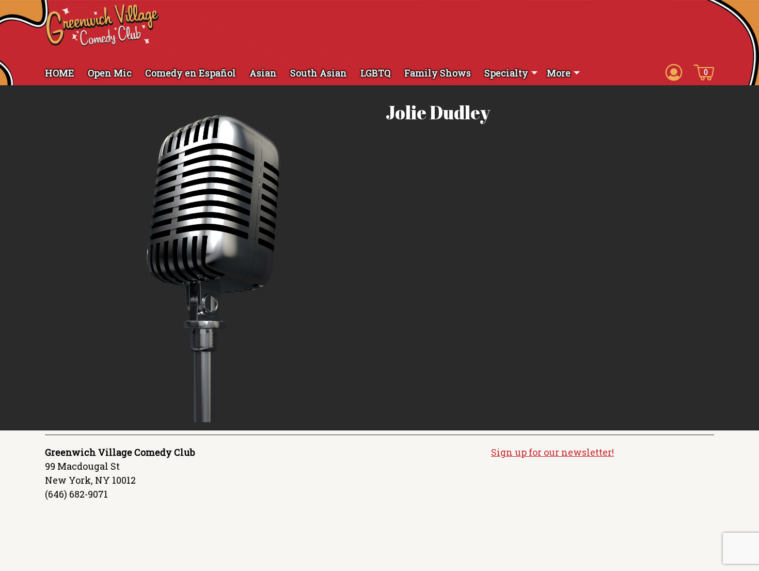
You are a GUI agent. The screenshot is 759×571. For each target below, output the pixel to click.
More (559, 73)
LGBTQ (375, 73)
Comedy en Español (190, 73)
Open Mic (110, 73)
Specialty (506, 73)
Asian (263, 73)
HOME (59, 73)
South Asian (318, 73)
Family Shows (437, 73)
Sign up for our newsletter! (552, 452)
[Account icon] (673, 71)
